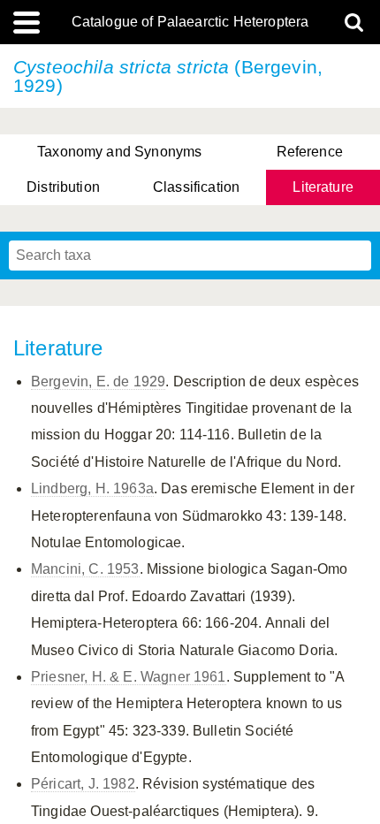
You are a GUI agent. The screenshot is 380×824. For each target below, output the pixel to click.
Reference (310, 151)
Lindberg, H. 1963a (92, 488)
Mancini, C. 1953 (85, 568)
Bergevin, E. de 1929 (98, 381)
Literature (323, 187)
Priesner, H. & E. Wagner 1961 (128, 676)
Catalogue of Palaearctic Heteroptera (190, 22)
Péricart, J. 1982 (83, 783)
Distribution (63, 187)
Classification (196, 187)
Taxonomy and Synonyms (119, 151)
